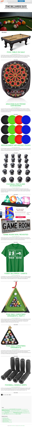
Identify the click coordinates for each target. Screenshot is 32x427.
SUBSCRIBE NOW (20, 217)
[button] (20, 210)
